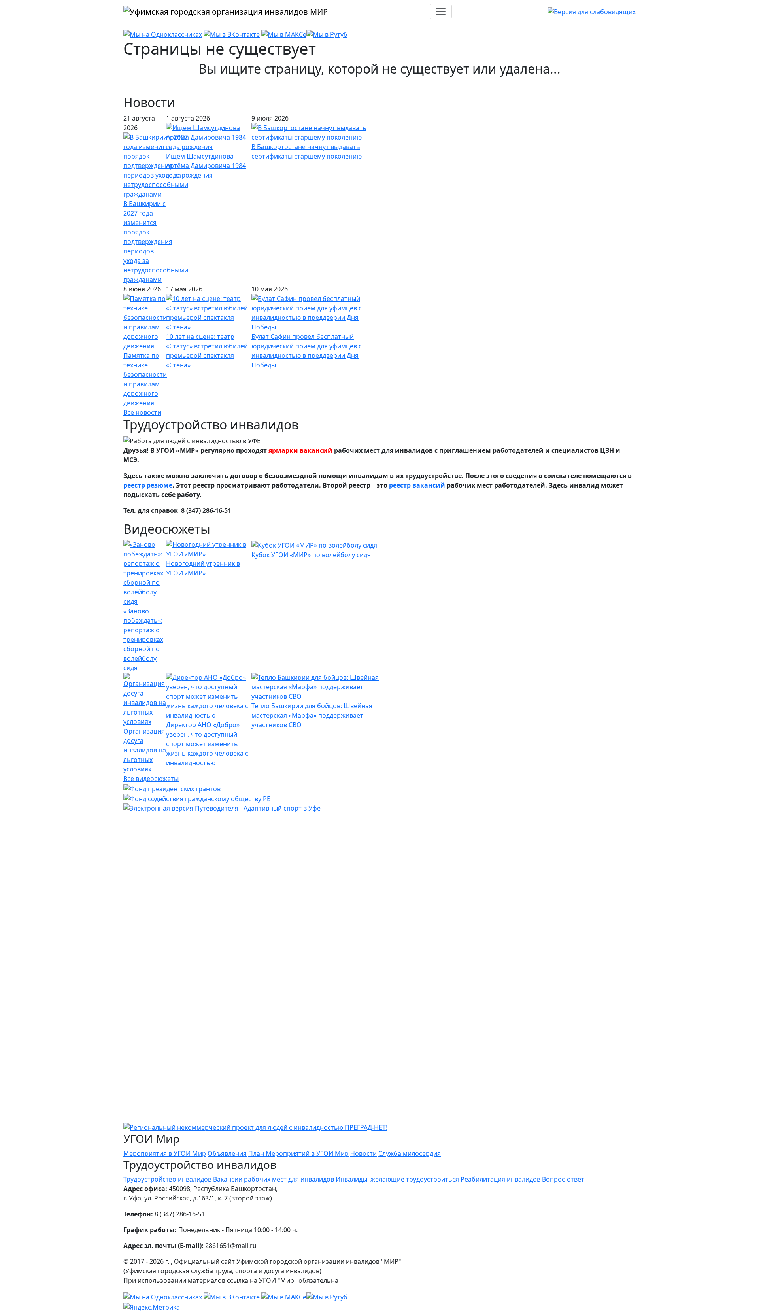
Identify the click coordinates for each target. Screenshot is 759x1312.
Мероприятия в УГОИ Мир (164, 1153)
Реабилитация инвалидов (500, 1179)
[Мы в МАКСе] (283, 34)
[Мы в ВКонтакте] (232, 34)
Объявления (227, 1153)
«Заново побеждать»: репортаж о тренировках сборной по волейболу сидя (143, 639)
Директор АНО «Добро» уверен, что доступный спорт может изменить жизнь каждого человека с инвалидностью (207, 743)
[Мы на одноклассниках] (162, 34)
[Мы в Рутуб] (326, 34)
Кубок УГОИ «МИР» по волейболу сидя (311, 554)
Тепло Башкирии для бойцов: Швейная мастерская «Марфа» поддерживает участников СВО (311, 715)
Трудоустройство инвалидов (167, 1179)
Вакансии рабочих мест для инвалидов (273, 1179)
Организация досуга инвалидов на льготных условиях (144, 750)
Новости (363, 1153)
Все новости (142, 412)
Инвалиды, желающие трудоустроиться (397, 1179)
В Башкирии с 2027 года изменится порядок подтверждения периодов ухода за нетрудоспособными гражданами (155, 241)
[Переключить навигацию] (441, 11)
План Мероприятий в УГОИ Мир (298, 1153)
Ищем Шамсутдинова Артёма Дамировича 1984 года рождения (206, 166)
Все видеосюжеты (151, 778)
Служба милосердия (409, 1153)
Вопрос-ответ (563, 1179)
